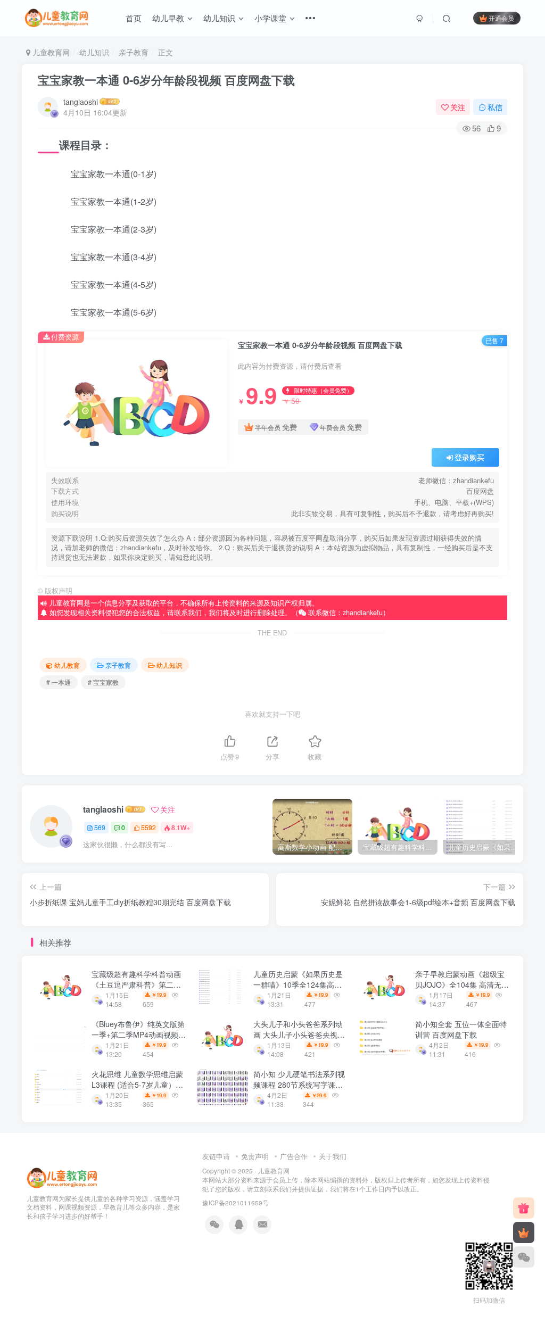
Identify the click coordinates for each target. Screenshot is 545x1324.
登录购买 (469, 457)
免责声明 (255, 1156)
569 (99, 827)
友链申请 (216, 1156)
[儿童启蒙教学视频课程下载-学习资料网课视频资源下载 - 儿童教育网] (62, 1177)
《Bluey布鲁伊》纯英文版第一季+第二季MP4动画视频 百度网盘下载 (138, 1034)
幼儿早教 (168, 17)
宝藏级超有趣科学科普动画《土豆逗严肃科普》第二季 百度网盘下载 (136, 984)
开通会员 (501, 17)
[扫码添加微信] (523, 1257)
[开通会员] (523, 1232)
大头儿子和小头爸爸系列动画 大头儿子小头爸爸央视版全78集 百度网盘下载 (299, 1034)
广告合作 (294, 1156)
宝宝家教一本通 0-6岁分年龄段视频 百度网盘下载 (166, 79)
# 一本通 (58, 681)
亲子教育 (133, 52)
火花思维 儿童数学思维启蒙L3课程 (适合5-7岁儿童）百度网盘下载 (137, 1084)
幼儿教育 (67, 664)
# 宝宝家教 (103, 681)
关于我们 (332, 1156)
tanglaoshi (80, 101)
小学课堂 (270, 17)
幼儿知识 (219, 17)
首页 (134, 17)
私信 (495, 107)
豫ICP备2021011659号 (235, 1202)
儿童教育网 (50, 52)
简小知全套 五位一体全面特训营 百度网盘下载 (461, 1029)
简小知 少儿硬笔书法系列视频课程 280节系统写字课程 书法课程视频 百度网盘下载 (299, 1084)
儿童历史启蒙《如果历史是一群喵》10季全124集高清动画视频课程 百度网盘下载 (299, 984)
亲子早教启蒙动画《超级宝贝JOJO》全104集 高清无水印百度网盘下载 (462, 984)
